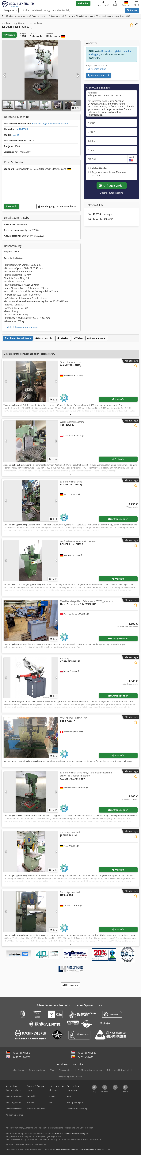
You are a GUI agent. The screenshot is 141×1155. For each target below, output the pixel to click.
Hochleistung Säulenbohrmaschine (50, 123)
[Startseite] (3, 16)
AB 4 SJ (16, 134)
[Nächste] (77, 75)
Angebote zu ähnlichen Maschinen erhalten (109, 174)
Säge (52, 1070)
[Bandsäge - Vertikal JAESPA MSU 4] (31, 851)
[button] (136, 3)
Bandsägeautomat (37, 1070)
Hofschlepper (18, 1070)
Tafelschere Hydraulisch (118, 1070)
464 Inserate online (96, 68)
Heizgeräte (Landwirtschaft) (70, 1076)
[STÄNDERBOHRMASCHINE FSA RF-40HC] (31, 737)
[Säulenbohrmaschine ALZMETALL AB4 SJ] (31, 500)
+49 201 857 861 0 (21, 1052)
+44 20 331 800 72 (21, 1057)
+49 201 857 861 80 (86, 1052)
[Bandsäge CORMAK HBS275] (31, 677)
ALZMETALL (22, 129)
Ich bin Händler (100, 168)
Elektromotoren (66, 1070)
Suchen (133, 10)
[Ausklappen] (70, 414)
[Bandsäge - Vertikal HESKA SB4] (31, 911)
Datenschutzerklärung (111, 192)
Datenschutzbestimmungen (66, 1149)
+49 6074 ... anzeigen (102, 214)
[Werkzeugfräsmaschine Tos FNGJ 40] (31, 441)
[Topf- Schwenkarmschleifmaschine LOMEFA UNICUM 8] (31, 560)
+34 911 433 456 (85, 1057)
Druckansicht (45, 338)
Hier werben (71, 985)
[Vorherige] (4, 75)
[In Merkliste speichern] (131, 25)
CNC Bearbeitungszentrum (90, 1070)
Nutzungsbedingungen (91, 1149)
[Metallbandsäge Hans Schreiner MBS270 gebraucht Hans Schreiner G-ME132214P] (31, 620)
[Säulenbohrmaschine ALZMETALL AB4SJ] (31, 381)
